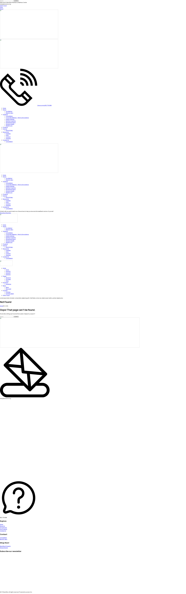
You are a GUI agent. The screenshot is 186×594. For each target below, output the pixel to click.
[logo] (29, 38)
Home (1, 306)
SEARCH (16, 0)
